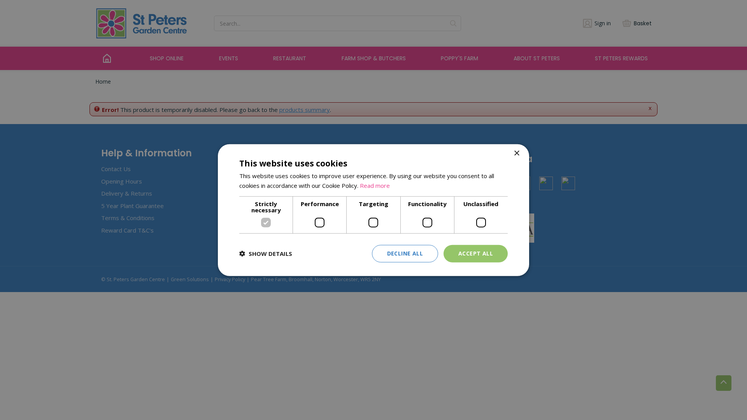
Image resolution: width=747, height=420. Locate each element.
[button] (265, 253)
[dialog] (373, 210)
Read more (375, 185)
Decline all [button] (405, 253)
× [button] (516, 153)
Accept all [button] (475, 253)
